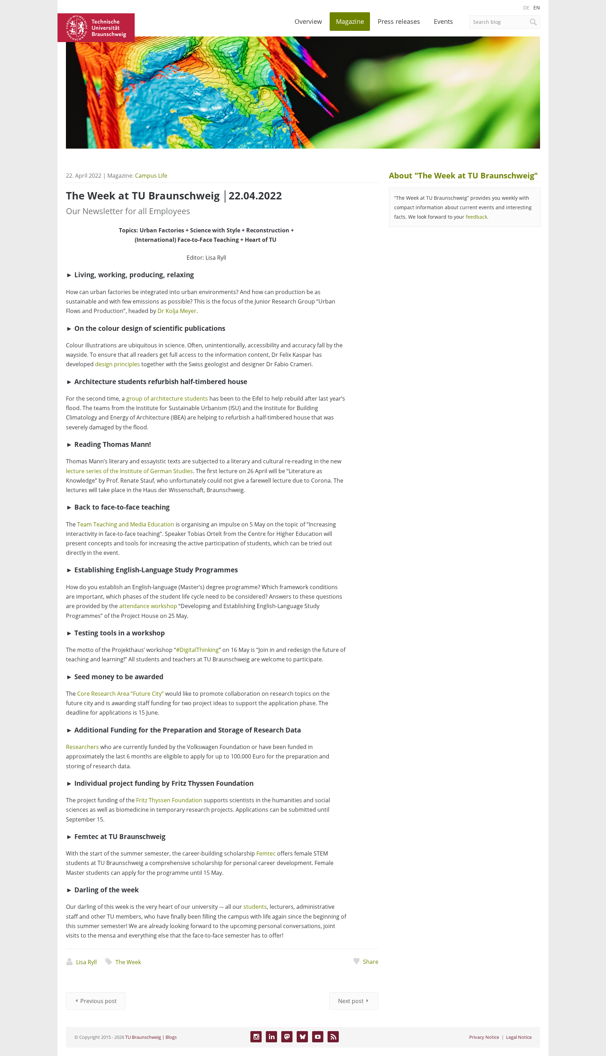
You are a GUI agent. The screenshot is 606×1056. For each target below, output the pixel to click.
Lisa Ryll (86, 962)
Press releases (399, 21)
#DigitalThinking (197, 650)
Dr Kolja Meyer (176, 311)
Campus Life (151, 175)
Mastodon (286, 1036)
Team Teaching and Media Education (125, 524)
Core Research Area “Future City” (120, 693)
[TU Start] (96, 27)
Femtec (266, 853)
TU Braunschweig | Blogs (151, 1037)
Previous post (98, 1001)
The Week (128, 962)
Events (443, 21)
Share (370, 962)
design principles (117, 364)
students (255, 907)
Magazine (350, 21)
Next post (351, 1001)
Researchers (82, 747)
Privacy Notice (484, 1037)
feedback (476, 216)
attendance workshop (148, 606)
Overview (308, 21)
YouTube (317, 1036)
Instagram (256, 1036)
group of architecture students (167, 398)
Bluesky (302, 1036)
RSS (333, 1036)
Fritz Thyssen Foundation (169, 800)
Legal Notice (519, 1037)
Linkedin (271, 1036)
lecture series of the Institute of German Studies (129, 471)
